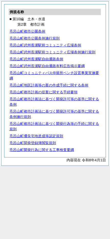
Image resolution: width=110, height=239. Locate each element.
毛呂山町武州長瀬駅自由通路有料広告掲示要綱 (47, 66)
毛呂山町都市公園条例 (27, 31)
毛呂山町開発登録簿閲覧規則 (32, 143)
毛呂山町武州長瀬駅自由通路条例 (36, 59)
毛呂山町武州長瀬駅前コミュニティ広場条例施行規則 (52, 52)
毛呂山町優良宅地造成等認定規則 (36, 136)
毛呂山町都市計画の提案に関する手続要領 (43, 92)
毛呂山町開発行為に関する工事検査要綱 (41, 150)
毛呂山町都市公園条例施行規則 (34, 38)
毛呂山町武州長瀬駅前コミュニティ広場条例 (45, 45)
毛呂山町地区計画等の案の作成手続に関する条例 (48, 85)
